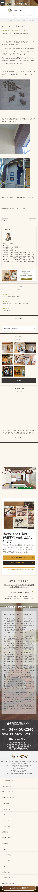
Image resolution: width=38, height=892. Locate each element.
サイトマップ (6, 878)
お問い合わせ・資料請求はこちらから (19, 569)
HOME (5, 20)
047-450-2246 (21, 768)
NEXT (32, 220)
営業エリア (4, 762)
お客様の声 (5, 803)
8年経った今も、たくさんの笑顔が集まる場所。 (17, 303)
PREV (5, 220)
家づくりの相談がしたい (19, 557)
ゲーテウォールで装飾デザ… (26, 20)
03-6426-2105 (22, 770)
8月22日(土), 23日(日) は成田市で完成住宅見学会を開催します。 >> (19, 586)
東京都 (17, 762)
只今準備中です (7, 310)
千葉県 (11, 762)
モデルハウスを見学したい (19, 563)
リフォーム (5, 815)
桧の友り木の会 (7, 838)
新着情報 (5, 832)
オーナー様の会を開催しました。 (12, 296)
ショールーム (6, 809)
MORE (19, 380)
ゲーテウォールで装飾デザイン (14, 26)
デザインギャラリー (8, 797)
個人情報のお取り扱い (8, 883)
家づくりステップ (7, 792)
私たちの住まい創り (8, 780)
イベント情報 (6, 826)
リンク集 (5, 866)
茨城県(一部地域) (23, 763)
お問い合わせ (6, 872)
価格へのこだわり (7, 786)
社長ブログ (5, 849)
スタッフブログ (18, 30)
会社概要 (5, 843)
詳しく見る (18, 438)
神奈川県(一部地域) (26, 762)
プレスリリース (7, 860)
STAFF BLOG (13, 20)
